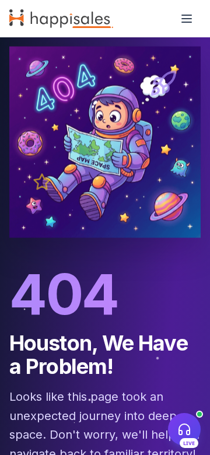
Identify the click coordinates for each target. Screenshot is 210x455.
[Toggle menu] (187, 19)
